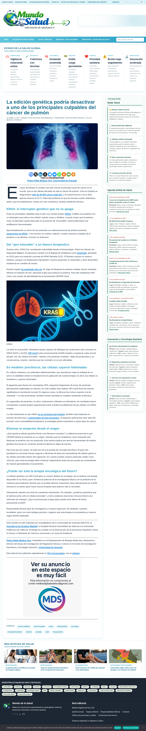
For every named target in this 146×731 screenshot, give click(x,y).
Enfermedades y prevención (52, 118)
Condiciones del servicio (107, 715)
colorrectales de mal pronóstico (43, 418)
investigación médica (60, 687)
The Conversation (56, 553)
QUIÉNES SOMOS (7, 2)
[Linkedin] (40, 174)
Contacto (125, 712)
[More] (73, 174)
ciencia (51, 626)
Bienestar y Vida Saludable (67, 39)
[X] (36, 174)
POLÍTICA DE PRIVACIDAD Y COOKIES (73, 2)
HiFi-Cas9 (33, 353)
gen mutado (74, 626)
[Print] (64, 174)
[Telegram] (50, 174)
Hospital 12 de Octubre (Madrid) (22, 526)
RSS (141, 2)
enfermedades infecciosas (127, 687)
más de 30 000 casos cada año (47, 195)
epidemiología (69, 690)
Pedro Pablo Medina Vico (39, 181)
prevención (46, 687)
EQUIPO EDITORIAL (21, 2)
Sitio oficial (113, 230)
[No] (143, 728)
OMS (44, 690)
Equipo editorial (92, 712)
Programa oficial (123, 310)
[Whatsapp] (59, 174)
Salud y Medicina (45, 39)
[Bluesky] (54, 174)
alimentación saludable (124, 690)
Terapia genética (58, 632)
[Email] (68, 174)
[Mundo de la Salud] (37, 20)
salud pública (7, 687)
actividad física (8, 690)
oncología (38, 632)
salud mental (75, 687)
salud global (20, 690)
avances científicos (24, 626)
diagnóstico (81, 690)
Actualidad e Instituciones (23, 39)
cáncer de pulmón (39, 626)
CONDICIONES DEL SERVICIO (96, 2)
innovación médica (9, 694)
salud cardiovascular (106, 690)
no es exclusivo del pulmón (51, 414)
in (131, 2)
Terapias (18, 120)
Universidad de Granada (65, 181)
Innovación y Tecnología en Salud (95, 39)
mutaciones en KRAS (17, 234)
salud (47, 632)
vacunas (113, 687)
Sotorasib (82, 253)
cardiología (95, 687)
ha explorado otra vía (31, 269)
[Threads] (45, 174)
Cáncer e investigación (30, 118)
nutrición (37, 687)
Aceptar (117, 728)
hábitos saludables (55, 690)
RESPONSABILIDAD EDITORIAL (39, 2)
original (75, 553)
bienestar (27, 687)
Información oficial (122, 211)
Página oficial (113, 329)
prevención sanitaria (25, 694)
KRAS (68, 214)
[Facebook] (31, 174)
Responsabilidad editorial (110, 712)
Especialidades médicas (75, 118)
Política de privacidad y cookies (84, 715)
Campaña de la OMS (116, 291)
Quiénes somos (78, 712)
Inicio (6, 39)
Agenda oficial (114, 251)
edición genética (62, 626)
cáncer (104, 687)
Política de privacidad (131, 728)
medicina (29, 632)
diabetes (85, 687)
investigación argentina (15, 632)
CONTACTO (55, 2)
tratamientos (92, 690)
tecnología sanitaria (33, 690)
